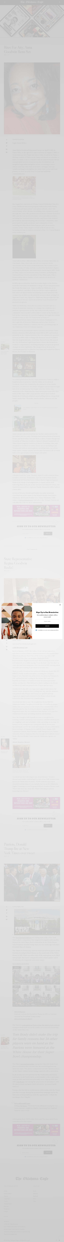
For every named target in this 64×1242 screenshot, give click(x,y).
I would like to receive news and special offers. (48, 630)
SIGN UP (47, 626)
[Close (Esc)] (60, 605)
